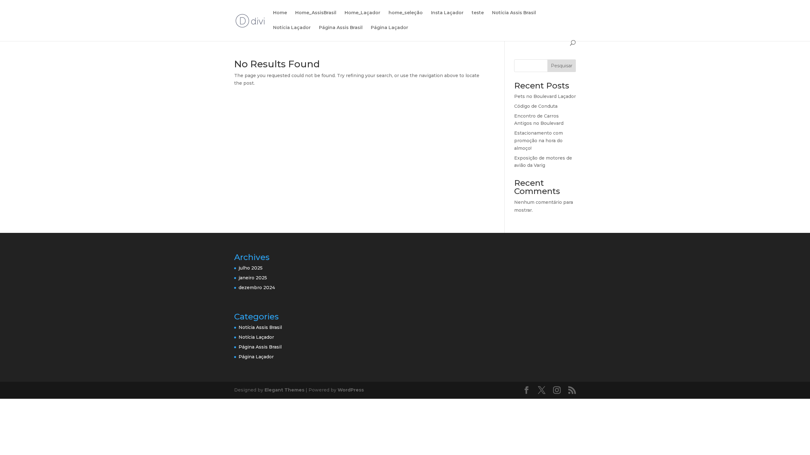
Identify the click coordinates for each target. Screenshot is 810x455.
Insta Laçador (447, 12)
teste (478, 12)
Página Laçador (389, 27)
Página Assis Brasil (341, 27)
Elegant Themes (284, 390)
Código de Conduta (536, 106)
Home (280, 12)
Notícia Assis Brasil (514, 12)
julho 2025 (251, 268)
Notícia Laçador (292, 27)
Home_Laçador (362, 12)
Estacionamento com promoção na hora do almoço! (538, 140)
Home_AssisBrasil (315, 12)
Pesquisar (561, 66)
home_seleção (406, 12)
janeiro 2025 (253, 278)
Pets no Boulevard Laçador (545, 96)
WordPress (351, 390)
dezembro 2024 (257, 287)
